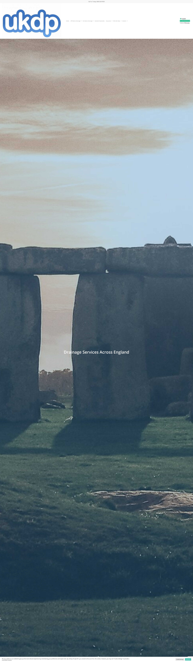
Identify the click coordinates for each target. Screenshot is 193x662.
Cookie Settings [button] (179, 659)
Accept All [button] (188, 659)
